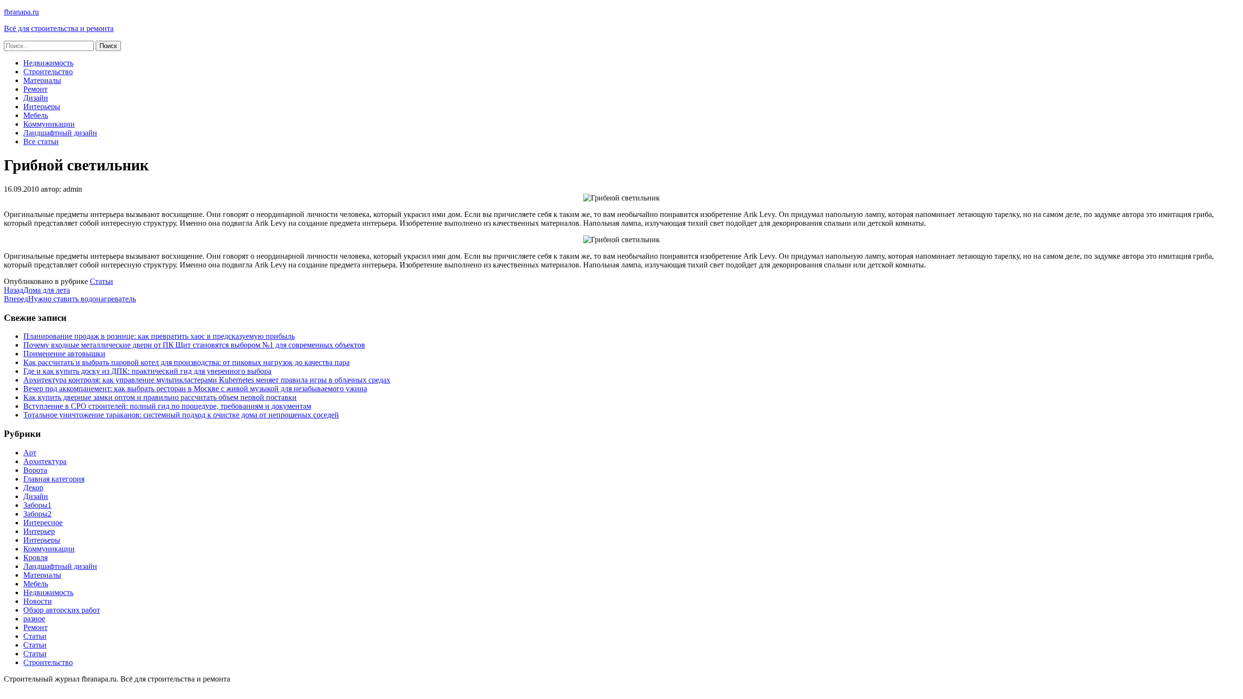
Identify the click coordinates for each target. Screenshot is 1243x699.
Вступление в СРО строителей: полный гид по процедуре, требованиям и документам (167, 406)
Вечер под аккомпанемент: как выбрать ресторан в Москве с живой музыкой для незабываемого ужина (195, 388)
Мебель (35, 115)
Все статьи (41, 141)
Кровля (35, 557)
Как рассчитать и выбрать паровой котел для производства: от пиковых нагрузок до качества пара (186, 362)
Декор (33, 487)
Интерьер (39, 531)
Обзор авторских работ (61, 610)
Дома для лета (37, 290)
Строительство (48, 71)
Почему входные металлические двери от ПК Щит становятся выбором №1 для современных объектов (194, 345)
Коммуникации (49, 124)
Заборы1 (37, 505)
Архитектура (45, 461)
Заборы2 (37, 514)
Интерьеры (41, 106)
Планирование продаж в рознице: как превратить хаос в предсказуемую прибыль (159, 336)
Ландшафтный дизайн (60, 133)
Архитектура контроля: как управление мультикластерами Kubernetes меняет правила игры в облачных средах (206, 380)
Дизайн (35, 98)
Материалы (42, 80)
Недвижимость (48, 63)
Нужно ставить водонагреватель (70, 299)
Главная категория (53, 479)
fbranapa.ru (21, 12)
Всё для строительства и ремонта (59, 28)
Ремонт (35, 89)
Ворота (35, 470)
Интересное (43, 522)
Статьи (101, 281)
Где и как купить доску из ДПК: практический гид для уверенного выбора (147, 371)
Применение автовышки (64, 354)
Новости (37, 601)
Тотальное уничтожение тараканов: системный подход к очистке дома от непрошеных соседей (181, 415)
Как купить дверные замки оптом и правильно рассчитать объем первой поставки (160, 397)
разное (34, 619)
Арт (29, 453)
